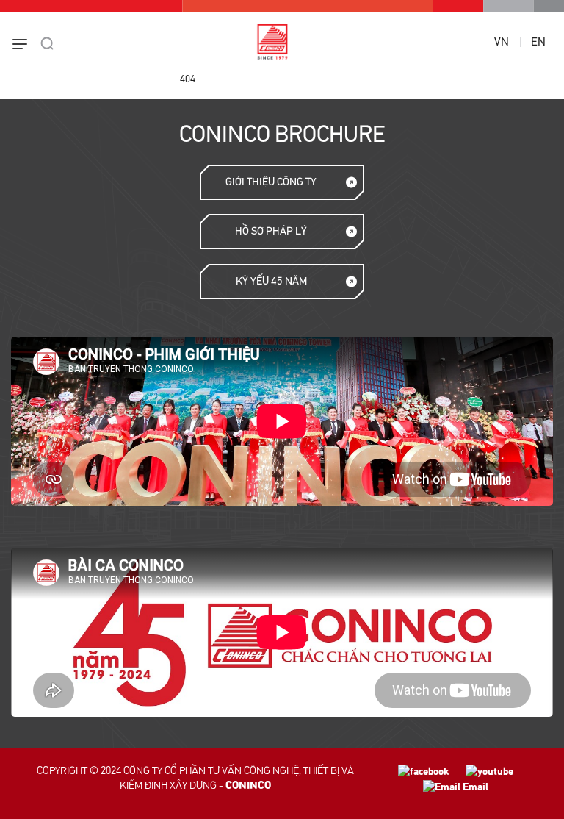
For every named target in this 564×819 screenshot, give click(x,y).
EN (538, 42)
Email (474, 787)
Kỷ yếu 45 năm (271, 281)
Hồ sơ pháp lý (271, 231)
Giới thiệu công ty (271, 181)
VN (501, 42)
